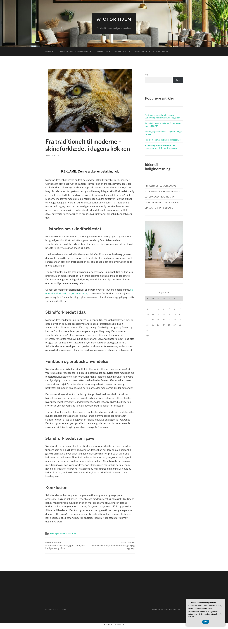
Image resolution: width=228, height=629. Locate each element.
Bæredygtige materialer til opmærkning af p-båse (164, 133)
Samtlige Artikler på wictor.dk (151, 51)
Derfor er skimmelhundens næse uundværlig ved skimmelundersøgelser (162, 116)
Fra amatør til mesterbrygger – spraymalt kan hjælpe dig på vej (65, 545)
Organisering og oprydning (74, 51)
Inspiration (102, 51)
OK (205, 622)
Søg (146, 74)
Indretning (121, 51)
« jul (147, 335)
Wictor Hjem (114, 19)
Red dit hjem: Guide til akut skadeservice (163, 139)
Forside (49, 51)
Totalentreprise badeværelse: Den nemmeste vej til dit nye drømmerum (161, 146)
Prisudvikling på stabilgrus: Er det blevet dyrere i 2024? (163, 124)
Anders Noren (168, 610)
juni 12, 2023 (52, 155)
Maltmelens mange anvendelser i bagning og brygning (113, 545)
